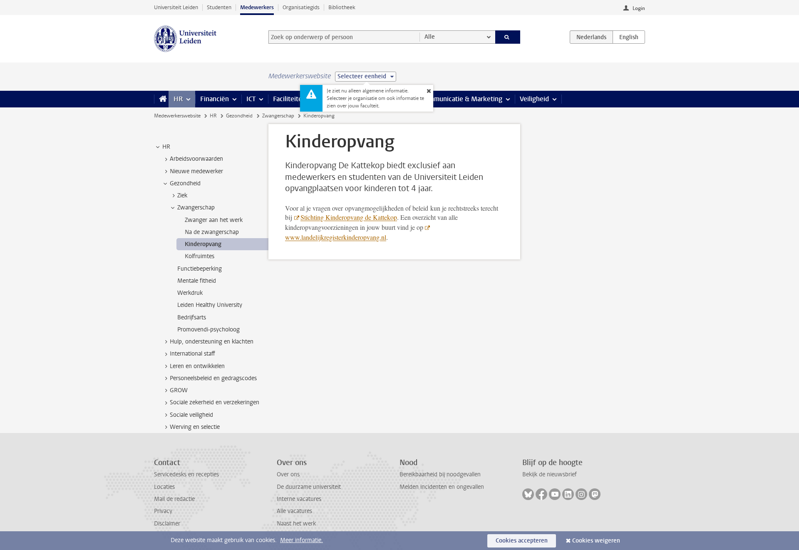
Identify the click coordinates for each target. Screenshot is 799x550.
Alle (429, 37)
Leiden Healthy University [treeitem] (209, 305)
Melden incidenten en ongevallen (442, 487)
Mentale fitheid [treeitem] (196, 281)
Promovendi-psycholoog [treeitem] (208, 329)
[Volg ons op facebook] (541, 494)
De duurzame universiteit (309, 487)
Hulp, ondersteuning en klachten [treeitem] (211, 342)
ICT (251, 99)
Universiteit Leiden (176, 7)
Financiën (214, 99)
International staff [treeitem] (192, 354)
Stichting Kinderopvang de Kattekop (348, 217)
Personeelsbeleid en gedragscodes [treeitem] (213, 378)
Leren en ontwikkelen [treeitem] (197, 366)
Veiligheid (534, 99)
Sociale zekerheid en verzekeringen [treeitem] (214, 402)
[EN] (629, 37)
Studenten (219, 7)
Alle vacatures (294, 511)
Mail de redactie (174, 499)
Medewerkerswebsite (177, 115)
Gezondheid (239, 115)
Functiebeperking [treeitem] (199, 269)
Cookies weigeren (596, 541)
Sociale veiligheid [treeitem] (191, 415)
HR (178, 99)
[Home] (161, 99)
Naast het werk (296, 524)
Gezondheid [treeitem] (185, 183)
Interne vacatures (299, 499)
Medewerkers (257, 7)
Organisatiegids (301, 7)
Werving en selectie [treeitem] (195, 427)
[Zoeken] (508, 37)
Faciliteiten (289, 99)
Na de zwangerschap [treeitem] (212, 232)
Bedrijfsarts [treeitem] (191, 317)
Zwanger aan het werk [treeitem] (214, 220)
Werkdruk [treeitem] (190, 293)
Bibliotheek (341, 7)
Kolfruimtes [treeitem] (199, 256)
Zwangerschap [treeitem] (196, 208)
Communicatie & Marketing (461, 99)
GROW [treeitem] (179, 390)
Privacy (163, 511)
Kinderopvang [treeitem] (203, 244)
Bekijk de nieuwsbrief (549, 474)
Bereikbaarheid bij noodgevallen (440, 474)
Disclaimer (167, 524)
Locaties (164, 487)
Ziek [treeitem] (182, 195)
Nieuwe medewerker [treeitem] (196, 171)
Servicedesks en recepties (186, 474)
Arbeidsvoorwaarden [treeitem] (196, 159)
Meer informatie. (301, 540)
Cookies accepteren (522, 541)
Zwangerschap (278, 115)
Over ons (288, 474)
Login (639, 8)
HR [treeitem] (166, 147)
